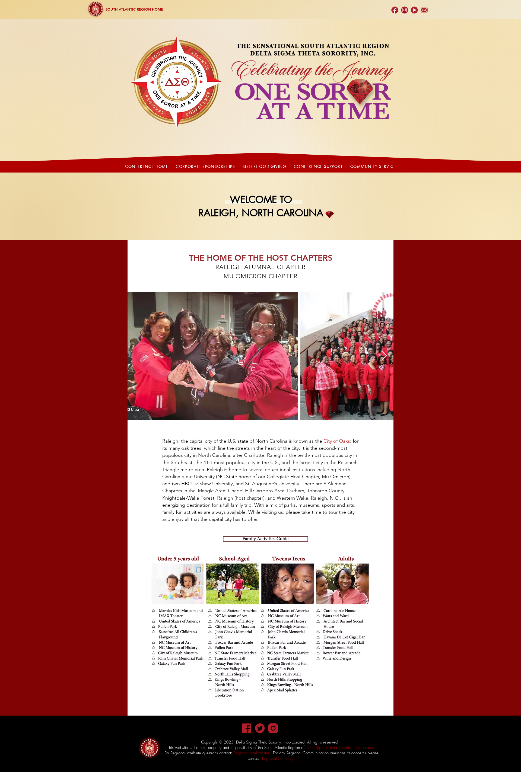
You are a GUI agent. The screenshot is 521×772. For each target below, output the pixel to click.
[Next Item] (384, 356)
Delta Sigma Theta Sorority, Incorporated (340, 747)
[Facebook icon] (246, 728)
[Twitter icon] (260, 728)
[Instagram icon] (273, 728)
